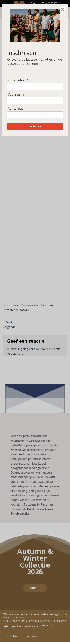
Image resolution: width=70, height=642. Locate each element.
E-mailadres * (18, 80)
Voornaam (16, 94)
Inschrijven (35, 126)
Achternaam (17, 108)
